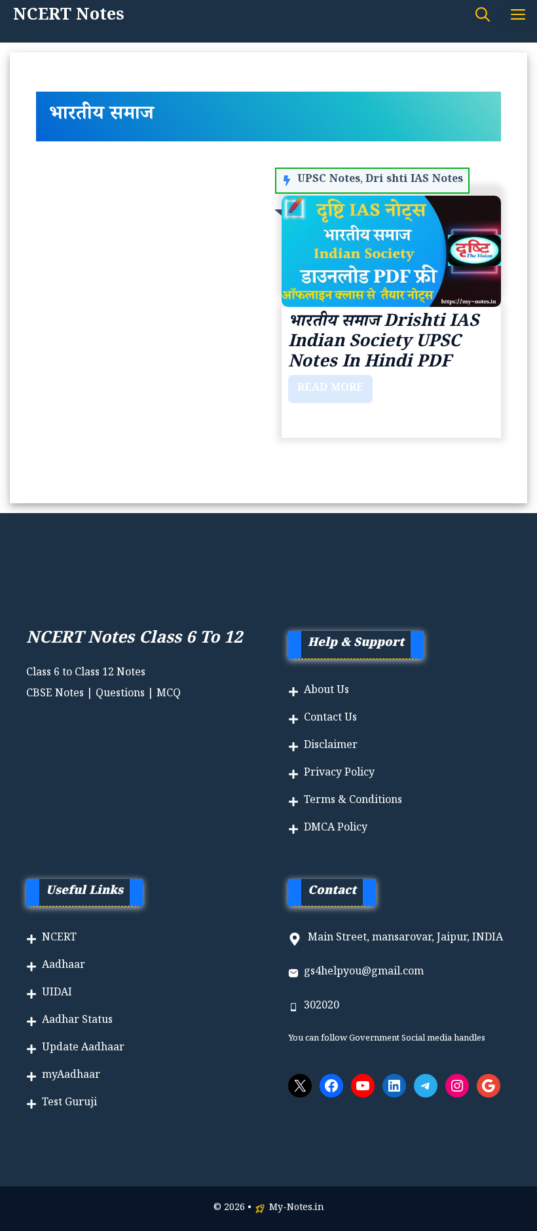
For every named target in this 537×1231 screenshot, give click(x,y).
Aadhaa (61, 966)
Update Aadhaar (83, 1049)
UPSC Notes (328, 180)
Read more (330, 389)
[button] (482, 18)
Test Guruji (69, 1104)
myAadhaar (71, 1076)
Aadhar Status (77, 1021)
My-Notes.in (296, 1209)
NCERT (59, 939)
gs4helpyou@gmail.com (364, 973)
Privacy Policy (339, 774)
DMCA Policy (335, 829)
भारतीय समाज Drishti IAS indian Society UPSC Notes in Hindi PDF (383, 343)
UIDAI (57, 994)
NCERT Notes (68, 17)
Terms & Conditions (353, 801)
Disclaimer (331, 746)
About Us (326, 691)
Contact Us (330, 719)
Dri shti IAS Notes (414, 180)
